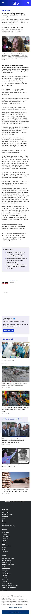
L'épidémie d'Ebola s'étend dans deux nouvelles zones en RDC (13, 360)
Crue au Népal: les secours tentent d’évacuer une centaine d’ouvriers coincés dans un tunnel (15, 409)
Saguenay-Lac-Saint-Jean (9, 587)
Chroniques (5, 516)
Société (4, 547)
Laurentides (5, 577)
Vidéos (3, 518)
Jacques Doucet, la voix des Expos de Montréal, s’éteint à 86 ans (13, 466)
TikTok (3, 523)
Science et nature (6, 546)
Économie (4, 534)
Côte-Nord (4, 575)
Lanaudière (5, 570)
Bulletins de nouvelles (7, 514)
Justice (4, 540)
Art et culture (5, 532)
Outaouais (4, 581)
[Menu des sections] (2, 3)
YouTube (4, 522)
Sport (3, 549)
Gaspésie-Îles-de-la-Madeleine (10, 585)
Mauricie (4, 571)
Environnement (6, 536)
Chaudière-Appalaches (8, 564)
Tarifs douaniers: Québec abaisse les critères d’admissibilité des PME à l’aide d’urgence (15, 490)
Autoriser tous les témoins (15, 612)
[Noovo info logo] (15, 3)
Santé (3, 544)
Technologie (5, 551)
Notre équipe (5, 512)
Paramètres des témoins (8, 525)
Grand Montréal (6, 568)
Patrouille (4, 542)
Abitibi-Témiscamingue (8, 558)
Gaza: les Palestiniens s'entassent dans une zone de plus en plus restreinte (17, 266)
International (6, 10)
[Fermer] (29, 593)
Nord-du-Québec (6, 573)
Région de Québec (7, 583)
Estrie (3, 566)
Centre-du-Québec (7, 562)
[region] (15, 603)
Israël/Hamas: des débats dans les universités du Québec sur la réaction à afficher (17, 260)
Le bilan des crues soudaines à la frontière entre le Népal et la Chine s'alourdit (14, 384)
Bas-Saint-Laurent (6, 560)
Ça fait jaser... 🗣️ (9, 319)
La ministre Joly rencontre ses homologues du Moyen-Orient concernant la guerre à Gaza (16, 254)
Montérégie (5, 579)
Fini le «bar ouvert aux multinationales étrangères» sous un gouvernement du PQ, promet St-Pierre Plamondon (14, 440)
